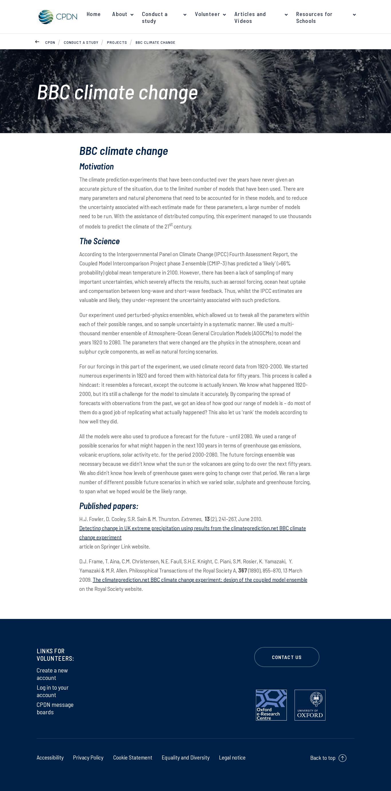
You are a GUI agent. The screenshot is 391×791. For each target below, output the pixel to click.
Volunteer (207, 13)
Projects (117, 42)
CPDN (50, 42)
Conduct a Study (81, 42)
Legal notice (232, 757)
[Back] (37, 41)
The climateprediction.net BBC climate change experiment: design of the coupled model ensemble (200, 579)
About (120, 13)
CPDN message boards (55, 708)
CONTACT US (287, 657)
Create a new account (52, 673)
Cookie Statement (132, 757)
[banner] (56, 16)
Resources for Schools (314, 17)
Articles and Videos (250, 17)
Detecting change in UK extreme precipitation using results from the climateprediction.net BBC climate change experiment (192, 532)
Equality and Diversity (186, 757)
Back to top (322, 757)
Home (94, 13)
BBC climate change (155, 42)
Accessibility (50, 757)
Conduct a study (155, 17)
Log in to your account (53, 690)
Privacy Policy (88, 757)
